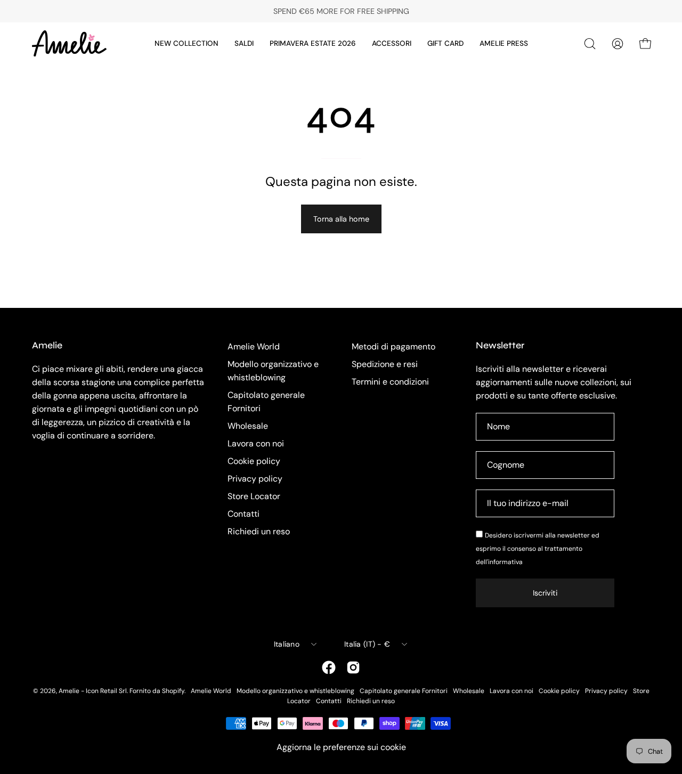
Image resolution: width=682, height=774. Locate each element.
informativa (505, 562)
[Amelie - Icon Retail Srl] (69, 43)
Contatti (243, 513)
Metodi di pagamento (393, 346)
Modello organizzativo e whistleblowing (295, 691)
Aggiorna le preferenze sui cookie (341, 747)
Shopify (173, 691)
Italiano (286, 644)
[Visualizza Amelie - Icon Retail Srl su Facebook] (329, 667)
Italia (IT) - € (367, 644)
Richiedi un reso (259, 531)
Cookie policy (254, 461)
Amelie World (254, 346)
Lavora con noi (256, 443)
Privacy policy (255, 478)
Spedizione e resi (385, 364)
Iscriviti (545, 593)
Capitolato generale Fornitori (404, 691)
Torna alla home (341, 219)
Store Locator (254, 496)
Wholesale (248, 425)
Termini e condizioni (390, 381)
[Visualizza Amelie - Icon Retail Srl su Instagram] (353, 667)
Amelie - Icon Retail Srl (93, 691)
